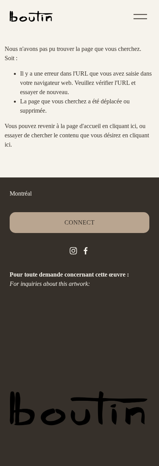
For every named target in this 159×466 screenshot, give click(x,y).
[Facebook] (86, 251)
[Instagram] (73, 251)
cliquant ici (123, 126)
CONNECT (79, 222)
